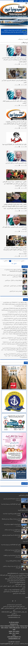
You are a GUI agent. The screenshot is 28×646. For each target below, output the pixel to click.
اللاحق (5, 261)
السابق (22, 261)
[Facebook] (15, 601)
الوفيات (25, 299)
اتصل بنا (15, 1)
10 (8, 261)
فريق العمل (21, 1)
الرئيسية (26, 39)
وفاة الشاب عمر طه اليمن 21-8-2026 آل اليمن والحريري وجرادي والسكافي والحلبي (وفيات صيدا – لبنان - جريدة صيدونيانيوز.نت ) (15, 355)
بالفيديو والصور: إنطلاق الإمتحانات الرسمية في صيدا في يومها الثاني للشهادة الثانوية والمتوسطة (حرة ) (14, 249)
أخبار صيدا (24, 30)
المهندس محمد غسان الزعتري (16, 291)
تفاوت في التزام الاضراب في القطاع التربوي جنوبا (14, 144)
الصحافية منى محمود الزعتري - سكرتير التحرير (13, 286)
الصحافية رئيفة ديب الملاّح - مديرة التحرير (13, 280)
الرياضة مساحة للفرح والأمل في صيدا (13, 561)
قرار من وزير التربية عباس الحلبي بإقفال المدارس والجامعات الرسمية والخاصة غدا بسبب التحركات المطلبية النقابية (14, 59)
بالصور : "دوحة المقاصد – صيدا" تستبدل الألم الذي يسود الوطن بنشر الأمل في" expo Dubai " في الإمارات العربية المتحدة (14, 183)
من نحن (26, 1)
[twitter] (13, 601)
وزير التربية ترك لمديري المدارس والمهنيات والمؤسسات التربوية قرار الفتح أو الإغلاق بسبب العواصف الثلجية (15, 123)
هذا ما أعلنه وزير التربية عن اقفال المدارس (16, 163)
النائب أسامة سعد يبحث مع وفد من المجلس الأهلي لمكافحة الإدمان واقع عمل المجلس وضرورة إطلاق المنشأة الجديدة (14, 31)
